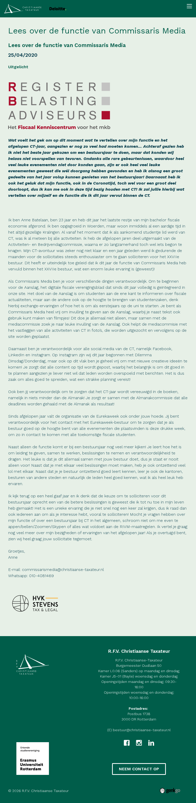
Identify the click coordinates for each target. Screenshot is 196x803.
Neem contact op (139, 768)
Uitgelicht (18, 66)
